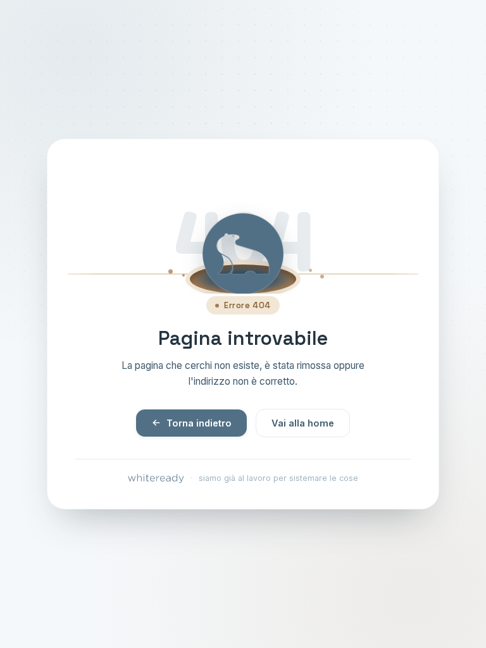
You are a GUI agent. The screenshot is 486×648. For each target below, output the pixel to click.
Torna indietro (199, 423)
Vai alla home (302, 423)
